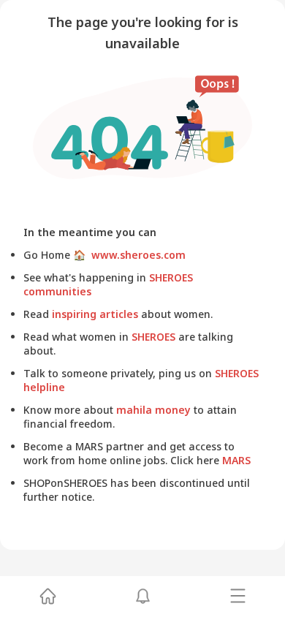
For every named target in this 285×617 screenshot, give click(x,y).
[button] (47, 596)
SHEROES (153, 337)
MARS (235, 460)
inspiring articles (95, 314)
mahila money (153, 410)
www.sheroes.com (136, 255)
